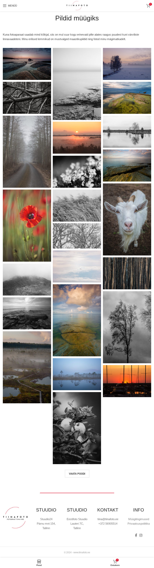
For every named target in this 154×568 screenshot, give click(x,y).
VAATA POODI (77, 473)
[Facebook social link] (136, 535)
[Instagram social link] (140, 535)
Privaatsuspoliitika (139, 523)
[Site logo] (77, 5)
